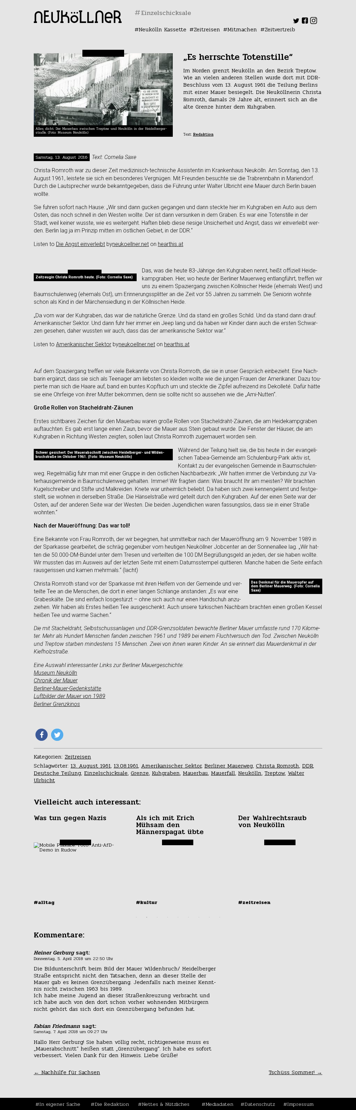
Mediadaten (219, 1104)
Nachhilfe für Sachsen (67, 1072)
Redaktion (203, 134)
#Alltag (44, 902)
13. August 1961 (91, 765)
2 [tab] (146, 917)
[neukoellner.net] (78, 21)
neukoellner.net (130, 244)
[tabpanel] (76, 860)
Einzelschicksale (106, 773)
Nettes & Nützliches (165, 1104)
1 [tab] (136, 917)
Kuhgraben (166, 773)
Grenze (140, 773)
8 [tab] (209, 917)
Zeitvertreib (280, 29)
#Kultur (146, 902)
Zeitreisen (207, 29)
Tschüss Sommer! (295, 1072)
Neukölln (249, 773)
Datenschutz (259, 1104)
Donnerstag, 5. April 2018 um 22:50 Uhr (73, 958)
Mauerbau (195, 773)
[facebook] (304, 22)
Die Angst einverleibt (80, 244)
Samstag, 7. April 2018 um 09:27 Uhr (70, 1031)
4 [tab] (167, 917)
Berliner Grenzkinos (57, 704)
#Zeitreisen (254, 902)
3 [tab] (157, 917)
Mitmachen (242, 29)
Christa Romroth (277, 765)
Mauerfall (223, 773)
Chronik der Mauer (56, 680)
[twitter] (296, 22)
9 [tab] (219, 917)
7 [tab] (198, 917)
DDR (307, 765)
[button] (41, 735)
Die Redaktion (112, 1104)
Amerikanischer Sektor (83, 344)
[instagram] (313, 22)
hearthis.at (170, 244)
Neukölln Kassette (162, 29)
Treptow (275, 773)
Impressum (300, 1104)
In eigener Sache (59, 1104)
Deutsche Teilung (57, 773)
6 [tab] (188, 917)
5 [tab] (178, 917)
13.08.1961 (126, 765)
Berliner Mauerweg (228, 765)
